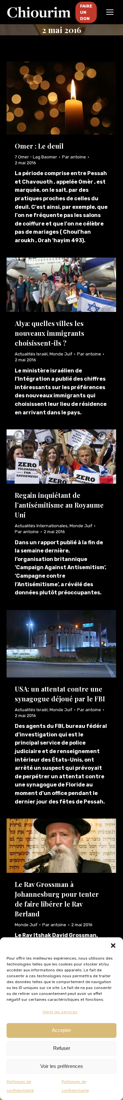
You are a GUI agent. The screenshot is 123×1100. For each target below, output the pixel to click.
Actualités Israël (31, 354)
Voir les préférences (61, 1066)
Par (74, 156)
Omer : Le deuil (39, 145)
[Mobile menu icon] (109, 12)
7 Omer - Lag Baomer (36, 156)
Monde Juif (61, 354)
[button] (113, 945)
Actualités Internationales (41, 525)
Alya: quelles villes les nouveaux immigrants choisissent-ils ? (49, 333)
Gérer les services (60, 1012)
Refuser (61, 1048)
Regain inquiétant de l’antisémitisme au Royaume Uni (59, 505)
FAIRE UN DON (86, 12)
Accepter (61, 1030)
